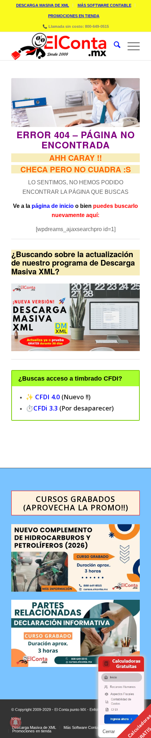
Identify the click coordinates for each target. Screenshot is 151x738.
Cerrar (109, 731)
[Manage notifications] (15, 722)
